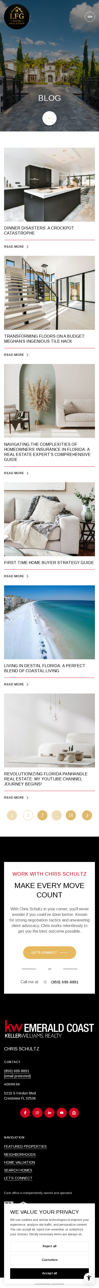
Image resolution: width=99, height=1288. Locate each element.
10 (71, 815)
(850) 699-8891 (64, 982)
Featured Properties (25, 1146)
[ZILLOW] (74, 1113)
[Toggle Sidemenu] (90, 17)
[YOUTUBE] (62, 1113)
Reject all (49, 1246)
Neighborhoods (20, 1154)
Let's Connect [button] (18, 1178)
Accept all (49, 1273)
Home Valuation (19, 1162)
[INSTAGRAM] (37, 1113)
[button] (49, 952)
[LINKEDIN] (49, 1113)
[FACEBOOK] (25, 1113)
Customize (50, 1260)
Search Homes (18, 1170)
